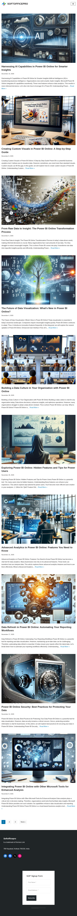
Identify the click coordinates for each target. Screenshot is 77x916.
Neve (29, 914)
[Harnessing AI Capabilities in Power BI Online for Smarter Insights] (38, 38)
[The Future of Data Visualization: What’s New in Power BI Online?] (38, 280)
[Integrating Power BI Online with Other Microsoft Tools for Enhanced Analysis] (38, 758)
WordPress (45, 914)
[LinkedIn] (5, 856)
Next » (23, 822)
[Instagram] (20, 856)
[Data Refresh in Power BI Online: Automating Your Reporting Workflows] (38, 598)
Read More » (30, 168)
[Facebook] (10, 856)
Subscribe (31, 898)
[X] (15, 856)
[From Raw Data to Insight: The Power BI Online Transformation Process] (38, 200)
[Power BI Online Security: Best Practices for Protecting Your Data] (38, 678)
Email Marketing (35, 907)
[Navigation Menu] (73, 4)
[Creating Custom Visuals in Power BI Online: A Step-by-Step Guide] (38, 120)
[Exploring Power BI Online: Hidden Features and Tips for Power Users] (38, 439)
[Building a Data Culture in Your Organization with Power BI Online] (38, 359)
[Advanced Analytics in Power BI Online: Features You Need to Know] (38, 519)
